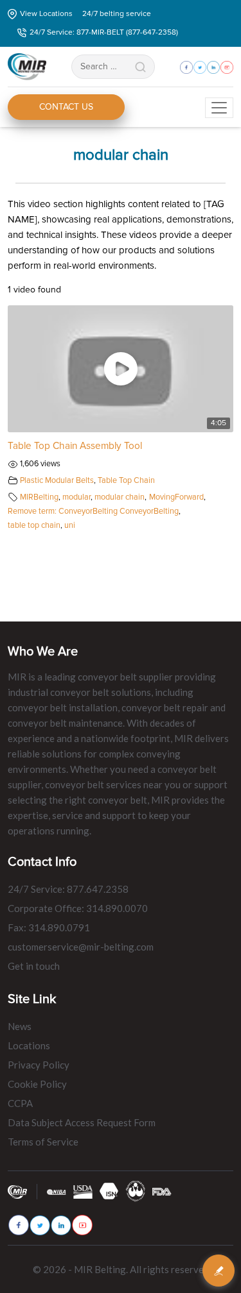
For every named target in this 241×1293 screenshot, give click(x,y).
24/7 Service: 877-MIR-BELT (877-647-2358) (104, 32)
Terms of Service (43, 1141)
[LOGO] (135, 1190)
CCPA (20, 1103)
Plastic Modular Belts (57, 480)
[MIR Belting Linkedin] (61, 1225)
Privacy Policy (38, 1064)
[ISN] (109, 1190)
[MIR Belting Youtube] (82, 1225)
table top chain (34, 525)
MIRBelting (39, 497)
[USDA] (83, 1191)
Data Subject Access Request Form (82, 1122)
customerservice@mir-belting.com (81, 946)
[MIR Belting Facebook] (18, 1225)
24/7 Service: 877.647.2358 (68, 889)
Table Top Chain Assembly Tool (75, 446)
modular (76, 497)
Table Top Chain (126, 480)
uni (69, 525)
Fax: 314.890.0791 (49, 927)
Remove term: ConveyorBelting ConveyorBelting (93, 511)
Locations (29, 1045)
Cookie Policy (37, 1084)
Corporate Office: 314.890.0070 (78, 908)
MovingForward (176, 497)
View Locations (46, 14)
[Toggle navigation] (219, 107)
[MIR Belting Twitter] (40, 1225)
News (19, 1026)
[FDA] (162, 1191)
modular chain (119, 497)
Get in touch (34, 966)
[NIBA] (56, 1191)
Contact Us (66, 106)
